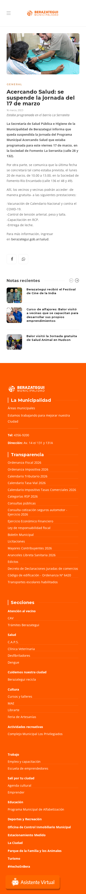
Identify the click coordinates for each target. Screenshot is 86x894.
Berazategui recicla (22, 679)
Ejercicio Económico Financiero (30, 521)
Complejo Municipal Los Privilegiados (35, 734)
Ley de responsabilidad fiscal (29, 528)
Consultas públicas (22, 503)
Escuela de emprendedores (28, 768)
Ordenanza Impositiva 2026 (28, 469)
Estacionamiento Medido (27, 835)
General (14, 84)
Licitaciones (16, 541)
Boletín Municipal (21, 535)
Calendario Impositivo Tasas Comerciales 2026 (42, 490)
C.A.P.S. (13, 642)
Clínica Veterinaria (21, 649)
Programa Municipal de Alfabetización (36, 809)
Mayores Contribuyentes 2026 (30, 548)
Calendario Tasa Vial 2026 (27, 483)
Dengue (13, 662)
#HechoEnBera (19, 866)
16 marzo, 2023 (15, 110)
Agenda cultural (19, 785)
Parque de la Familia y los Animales (35, 851)
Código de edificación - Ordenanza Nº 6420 (39, 575)
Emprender (16, 792)
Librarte (13, 710)
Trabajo (13, 754)
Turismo (14, 858)
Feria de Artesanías (22, 717)
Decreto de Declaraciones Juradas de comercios (43, 568)
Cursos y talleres (20, 696)
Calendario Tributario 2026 (27, 476)
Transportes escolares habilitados (33, 582)
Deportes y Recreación (25, 819)
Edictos (13, 562)
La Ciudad (15, 843)
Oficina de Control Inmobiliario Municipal (39, 827)
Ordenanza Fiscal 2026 (24, 462)
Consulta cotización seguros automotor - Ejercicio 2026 (37, 512)
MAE (11, 703)
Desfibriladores (19, 655)
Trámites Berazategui (23, 625)
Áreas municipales (21, 408)
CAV (10, 618)
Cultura (13, 689)
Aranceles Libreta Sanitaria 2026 (32, 555)
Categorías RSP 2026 (23, 496)
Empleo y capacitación (24, 761)
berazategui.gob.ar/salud (30, 239)
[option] (43, 319)
